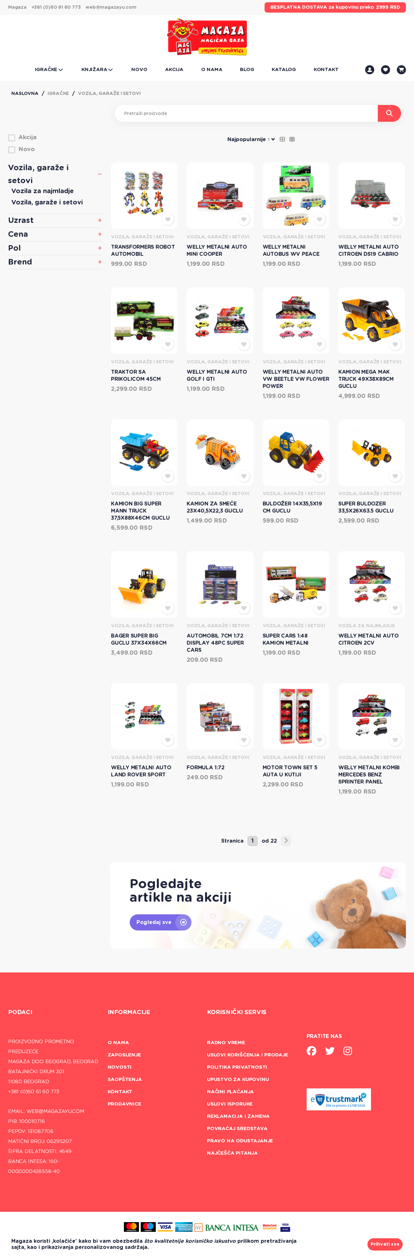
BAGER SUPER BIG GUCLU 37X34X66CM (139, 639)
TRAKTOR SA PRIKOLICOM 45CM (135, 375)
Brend (20, 262)
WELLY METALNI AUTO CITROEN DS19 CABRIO (368, 250)
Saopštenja (125, 1079)
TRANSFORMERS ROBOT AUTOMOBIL (143, 250)
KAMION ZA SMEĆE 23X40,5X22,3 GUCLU (215, 507)
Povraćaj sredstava (237, 1128)
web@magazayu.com (110, 7)
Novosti (120, 1067)
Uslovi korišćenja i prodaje (247, 1055)
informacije (129, 1012)
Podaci (20, 1012)
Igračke (58, 93)
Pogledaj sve (153, 922)
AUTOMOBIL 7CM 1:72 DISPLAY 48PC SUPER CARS (215, 643)
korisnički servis (237, 1012)
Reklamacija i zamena (238, 1116)
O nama (118, 1042)
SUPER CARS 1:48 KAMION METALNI (286, 639)
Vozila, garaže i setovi (109, 93)
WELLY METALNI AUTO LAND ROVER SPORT (141, 771)
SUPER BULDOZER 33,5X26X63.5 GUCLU (366, 507)
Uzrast (21, 220)
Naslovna (24, 93)
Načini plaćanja (230, 1091)
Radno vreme (226, 1042)
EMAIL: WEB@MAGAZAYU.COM (46, 1111)
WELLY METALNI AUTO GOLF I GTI (217, 375)
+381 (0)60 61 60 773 (56, 7)
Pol (14, 248)
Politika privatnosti (237, 1067)
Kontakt (120, 1091)
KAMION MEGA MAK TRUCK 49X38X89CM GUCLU (366, 379)
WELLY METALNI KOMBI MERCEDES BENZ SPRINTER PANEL (369, 774)
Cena (18, 234)
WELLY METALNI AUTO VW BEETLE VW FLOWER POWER (296, 379)
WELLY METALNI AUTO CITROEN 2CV (368, 639)
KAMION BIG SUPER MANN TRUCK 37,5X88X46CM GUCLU (140, 511)
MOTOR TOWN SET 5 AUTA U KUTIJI (290, 771)
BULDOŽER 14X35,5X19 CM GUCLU (292, 507)
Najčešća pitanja (232, 1153)
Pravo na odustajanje (240, 1140)
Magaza (17, 7)
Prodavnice (124, 1104)
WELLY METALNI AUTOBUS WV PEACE (291, 250)
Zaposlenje (124, 1055)
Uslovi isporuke (230, 1104)
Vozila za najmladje (42, 191)
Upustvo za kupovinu (238, 1079)
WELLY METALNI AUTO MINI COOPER (217, 250)
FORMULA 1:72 (205, 767)
